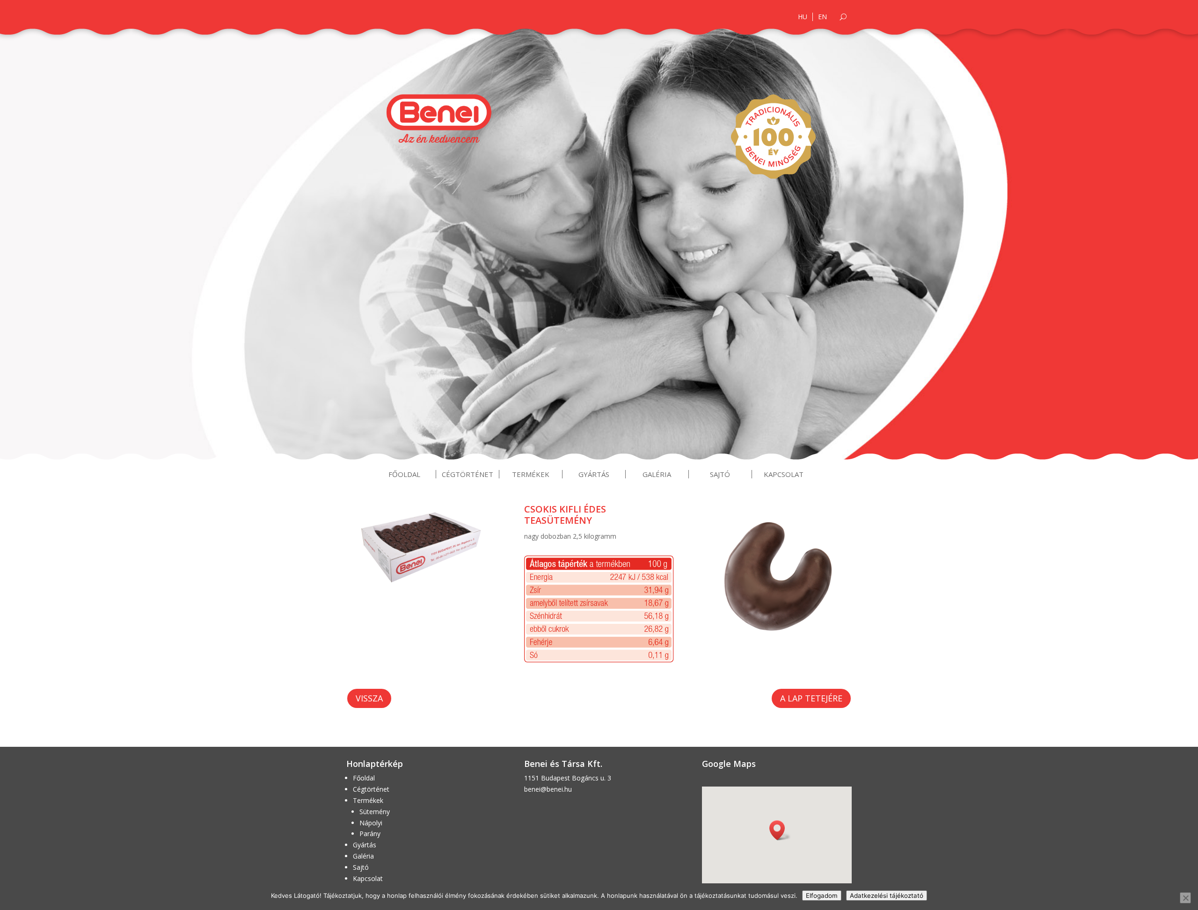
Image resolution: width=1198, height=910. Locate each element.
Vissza (369, 698)
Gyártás (593, 474)
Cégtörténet (467, 474)
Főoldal (404, 474)
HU (802, 17)
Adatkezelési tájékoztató (886, 895)
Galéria (657, 474)
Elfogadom (822, 895)
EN (822, 17)
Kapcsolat (784, 474)
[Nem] (1185, 897)
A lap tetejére (811, 698)
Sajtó (720, 474)
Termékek (530, 474)
